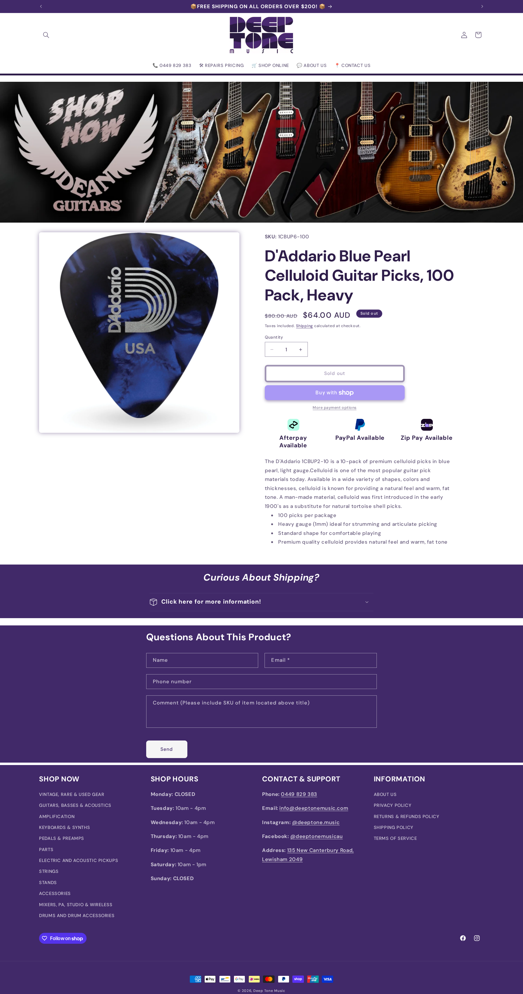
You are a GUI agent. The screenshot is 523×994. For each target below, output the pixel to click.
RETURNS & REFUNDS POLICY (406, 816)
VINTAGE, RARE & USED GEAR (71, 794)
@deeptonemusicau (316, 836)
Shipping (304, 325)
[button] (46, 35)
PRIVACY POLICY (393, 806)
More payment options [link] (335, 408)
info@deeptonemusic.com (313, 808)
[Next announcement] (482, 6)
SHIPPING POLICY (393, 828)
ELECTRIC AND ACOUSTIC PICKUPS (78, 861)
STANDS (48, 883)
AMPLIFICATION (56, 816)
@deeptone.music (316, 822)
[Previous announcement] (41, 6)
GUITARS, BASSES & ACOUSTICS (75, 806)
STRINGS (48, 872)
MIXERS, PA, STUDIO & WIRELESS (75, 905)
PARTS (46, 850)
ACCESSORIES (55, 894)
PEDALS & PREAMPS (61, 839)
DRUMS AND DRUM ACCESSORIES (76, 916)
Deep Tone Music (269, 991)
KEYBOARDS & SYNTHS (64, 828)
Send (166, 749)
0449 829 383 (299, 794)
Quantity (274, 337)
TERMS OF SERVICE (395, 839)
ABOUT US (385, 794)
